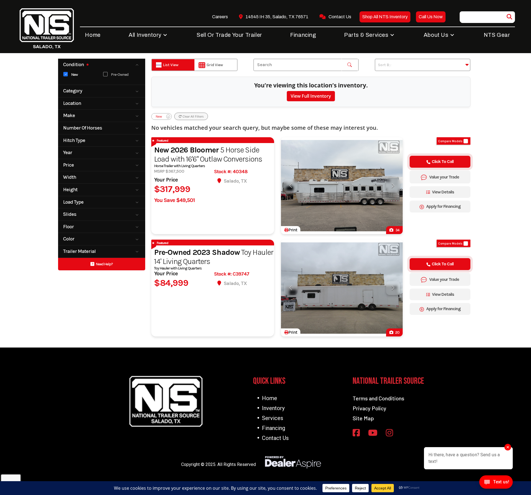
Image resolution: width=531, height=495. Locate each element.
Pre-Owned (119, 74)
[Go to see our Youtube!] (373, 433)
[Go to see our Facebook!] (356, 433)
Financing (273, 428)
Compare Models (450, 141)
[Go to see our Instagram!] (389, 433)
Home (269, 398)
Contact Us (275, 438)
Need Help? (104, 264)
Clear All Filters (193, 116)
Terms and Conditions (378, 398)
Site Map (363, 418)
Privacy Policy (369, 408)
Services (272, 418)
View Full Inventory (311, 96)
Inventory (273, 408)
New (74, 74)
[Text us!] (496, 483)
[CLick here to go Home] (166, 401)
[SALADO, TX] (47, 25)
